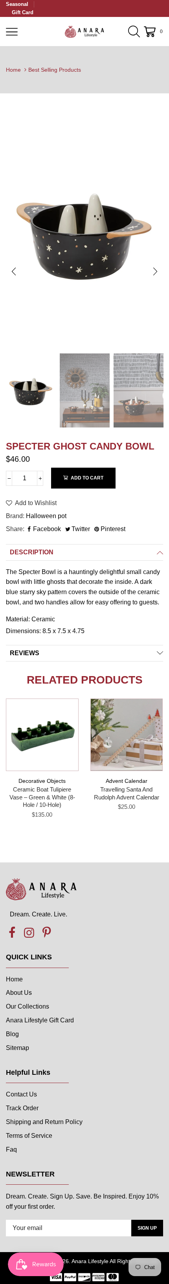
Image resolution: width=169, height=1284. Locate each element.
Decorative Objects (42, 781)
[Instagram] (29, 933)
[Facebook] (12, 933)
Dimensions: (24, 631)
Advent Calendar (126, 781)
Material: (18, 619)
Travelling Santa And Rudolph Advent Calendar (126, 793)
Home (13, 70)
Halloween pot (46, 516)
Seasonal (17, 4)
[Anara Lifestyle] (84, 31)
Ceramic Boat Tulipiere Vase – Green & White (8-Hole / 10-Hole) (42, 797)
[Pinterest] (46, 933)
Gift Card (22, 12)
